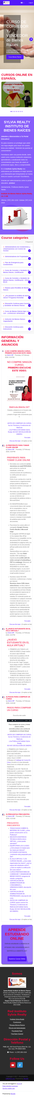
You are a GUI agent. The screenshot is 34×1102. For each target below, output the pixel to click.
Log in (31, 2)
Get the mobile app (9, 1088)
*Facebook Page (17, 1031)
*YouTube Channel (17, 1034)
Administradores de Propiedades (17, 256)
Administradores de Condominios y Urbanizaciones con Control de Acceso (16, 249)
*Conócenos (17, 1022)
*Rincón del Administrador (17, 1028)
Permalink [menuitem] (27, 437)
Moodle (26, 1078)
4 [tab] (16, 111)
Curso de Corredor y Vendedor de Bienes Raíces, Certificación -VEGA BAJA (16, 280)
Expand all (30, 242)
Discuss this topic (15, 441)
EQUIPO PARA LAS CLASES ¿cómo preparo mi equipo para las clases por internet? (20, 848)
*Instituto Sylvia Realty (17, 1019)
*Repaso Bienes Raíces (17, 1025)
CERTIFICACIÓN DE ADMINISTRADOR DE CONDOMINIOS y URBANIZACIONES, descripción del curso (20, 885)
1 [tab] (11, 111)
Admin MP (10, 355)
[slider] (19, 720)
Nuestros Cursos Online (17, 959)
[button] (22, 2)
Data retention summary (10, 1086)
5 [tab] (18, 111)
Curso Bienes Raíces (15, 57)
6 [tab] (20, 111)
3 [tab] (14, 111)
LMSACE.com (10, 1078)
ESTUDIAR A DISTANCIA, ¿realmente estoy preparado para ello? (20, 854)
